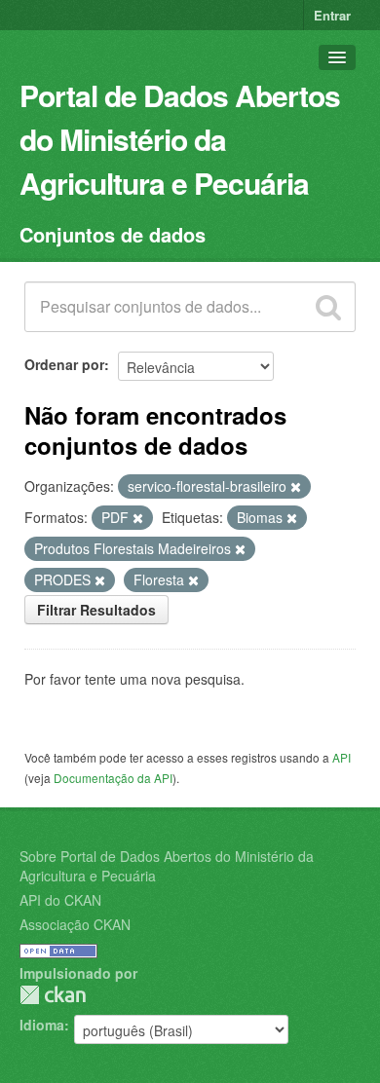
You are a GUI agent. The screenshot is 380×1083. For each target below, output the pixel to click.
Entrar (332, 15)
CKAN (52, 995)
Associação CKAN (75, 924)
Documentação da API (113, 777)
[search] (328, 306)
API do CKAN (60, 900)
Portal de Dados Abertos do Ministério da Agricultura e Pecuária (179, 139)
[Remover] (295, 487)
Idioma (41, 1024)
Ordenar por (64, 364)
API (341, 757)
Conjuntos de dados (112, 234)
